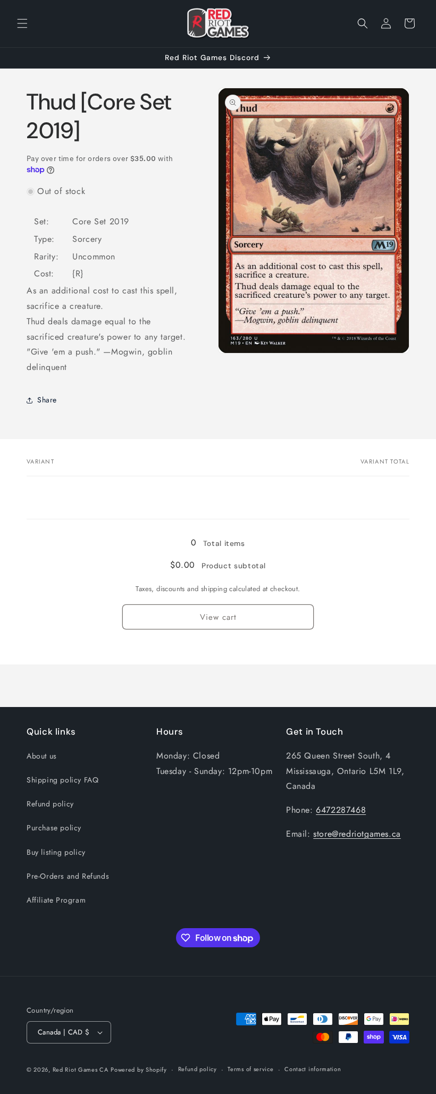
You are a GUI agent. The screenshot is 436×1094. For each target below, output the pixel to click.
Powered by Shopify (139, 1069)
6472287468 (341, 810)
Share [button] (47, 399)
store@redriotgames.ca (357, 834)
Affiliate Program (56, 900)
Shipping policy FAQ (62, 780)
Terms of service (250, 1069)
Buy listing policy (56, 852)
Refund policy (50, 803)
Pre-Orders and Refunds (68, 876)
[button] (22, 23)
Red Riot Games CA (80, 1069)
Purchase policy (54, 827)
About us (42, 756)
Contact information (312, 1069)
